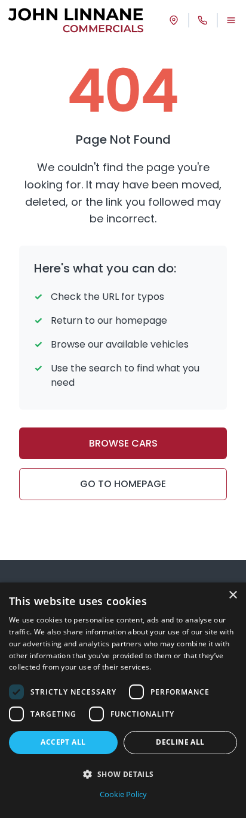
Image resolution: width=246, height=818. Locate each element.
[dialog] (123, 700)
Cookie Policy (123, 794)
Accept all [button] (63, 742)
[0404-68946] (202, 20)
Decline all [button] (180, 742)
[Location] (174, 20)
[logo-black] (76, 20)
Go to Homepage (123, 484)
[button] (123, 774)
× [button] (232, 595)
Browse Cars (123, 443)
